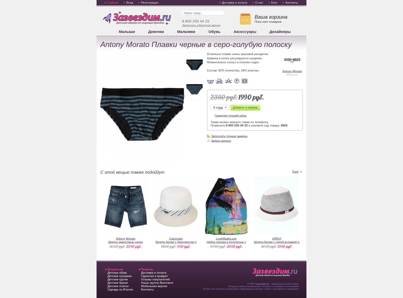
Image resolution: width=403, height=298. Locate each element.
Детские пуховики (119, 276)
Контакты (291, 2)
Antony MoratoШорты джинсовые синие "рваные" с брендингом (125, 242)
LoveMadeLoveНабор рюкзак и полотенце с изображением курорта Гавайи (226, 242)
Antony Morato (292, 71)
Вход (129, 2)
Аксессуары (245, 32)
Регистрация (149, 2)
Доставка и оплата (234, 2)
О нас (259, 2)
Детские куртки (117, 279)
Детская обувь (117, 272)
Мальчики (186, 32)
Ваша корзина (271, 17)
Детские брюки (117, 282)
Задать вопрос (221, 140)
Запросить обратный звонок (201, 25)
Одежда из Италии (120, 289)
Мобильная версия (154, 286)
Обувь (214, 32)
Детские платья (118, 286)
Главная (112, 2)
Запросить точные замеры (229, 136)
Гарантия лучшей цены (231, 115)
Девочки (156, 32)
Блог (274, 2)
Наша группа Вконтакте (157, 282)
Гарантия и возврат (154, 276)
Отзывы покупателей (155, 279)
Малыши (127, 32)
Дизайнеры (280, 32)
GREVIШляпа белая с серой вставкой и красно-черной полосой (276, 242)
